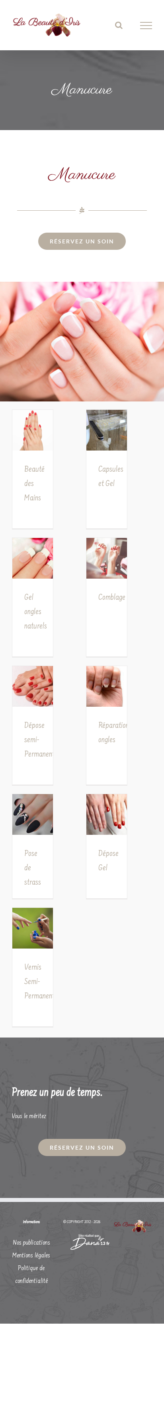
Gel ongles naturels (35, 612)
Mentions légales (31, 1255)
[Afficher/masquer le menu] (146, 25)
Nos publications (31, 1243)
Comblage (111, 597)
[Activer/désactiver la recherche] (119, 25)
